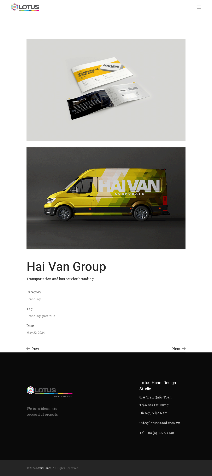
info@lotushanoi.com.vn (159, 423)
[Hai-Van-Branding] (106, 90)
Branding (33, 299)
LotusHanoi (43, 468)
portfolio (48, 316)
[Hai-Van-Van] (106, 198)
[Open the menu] (199, 7)
